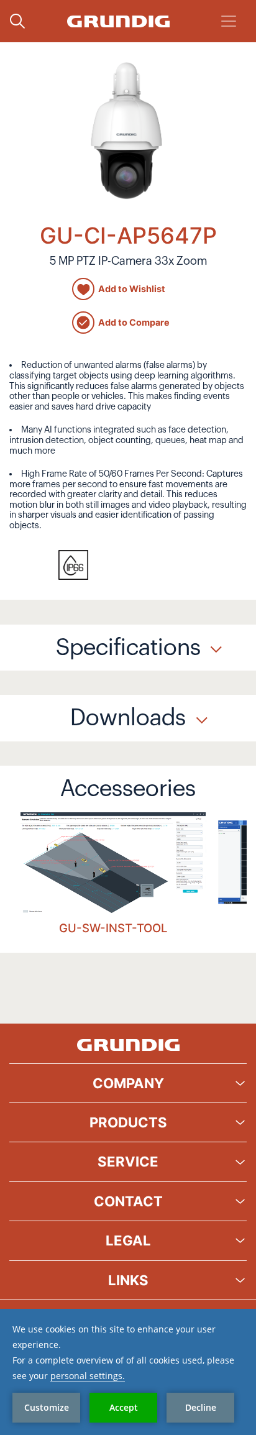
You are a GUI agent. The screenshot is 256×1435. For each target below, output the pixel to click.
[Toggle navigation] (228, 21)
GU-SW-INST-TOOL (113, 928)
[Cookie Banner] (128, 1372)
